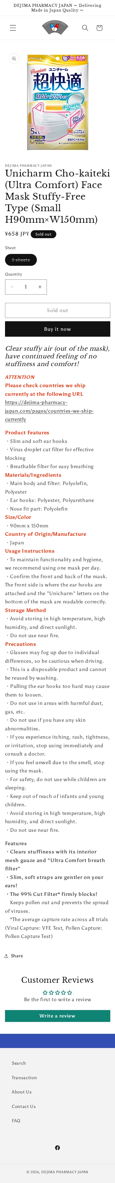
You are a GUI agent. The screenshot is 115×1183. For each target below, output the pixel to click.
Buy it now (57, 329)
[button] (13, 28)
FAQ (16, 1120)
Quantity (13, 274)
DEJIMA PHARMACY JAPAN (64, 1172)
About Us (22, 1092)
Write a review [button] (57, 1016)
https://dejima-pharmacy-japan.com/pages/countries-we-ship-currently (49, 410)
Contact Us (24, 1106)
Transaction (24, 1077)
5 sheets (24, 261)
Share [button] (17, 955)
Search (19, 1063)
